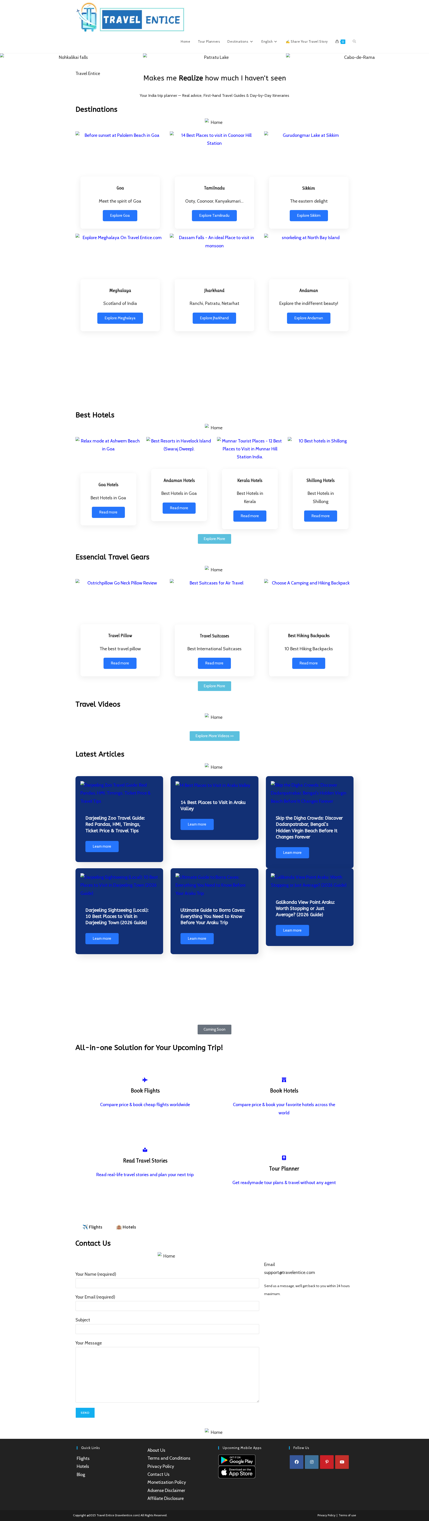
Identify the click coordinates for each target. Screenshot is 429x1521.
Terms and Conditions (168, 1458)
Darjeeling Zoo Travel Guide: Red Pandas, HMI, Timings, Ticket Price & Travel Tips (115, 824)
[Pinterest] (327, 1462)
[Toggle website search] (354, 41)
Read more (108, 512)
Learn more (102, 846)
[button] (4, 57)
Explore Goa (120, 215)
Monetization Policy (166, 1482)
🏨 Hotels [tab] (126, 1227)
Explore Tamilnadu (214, 215)
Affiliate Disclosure (165, 1498)
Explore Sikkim (309, 215)
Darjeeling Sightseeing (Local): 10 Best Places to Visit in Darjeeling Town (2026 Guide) (117, 916)
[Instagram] (312, 1462)
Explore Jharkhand (214, 318)
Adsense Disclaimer (166, 1490)
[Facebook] (296, 1462)
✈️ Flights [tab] (92, 1227)
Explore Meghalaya (120, 318)
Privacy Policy (160, 1466)
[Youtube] (342, 1462)
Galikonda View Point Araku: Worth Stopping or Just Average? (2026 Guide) (305, 908)
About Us (156, 1450)
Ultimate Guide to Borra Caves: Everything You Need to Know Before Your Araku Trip (212, 916)
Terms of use (347, 1515)
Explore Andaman (308, 318)
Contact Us (158, 1474)
